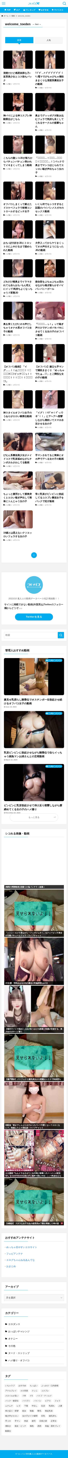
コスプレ (45, 1391)
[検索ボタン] (64, 3)
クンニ (34, 1391)
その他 (11, 1346)
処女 (24, 1411)
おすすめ (22, 1386)
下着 (26, 1406)
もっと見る (34, 817)
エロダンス (14, 1324)
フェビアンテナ (14, 1253)
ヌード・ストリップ (19, 1353)
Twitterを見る (34, 617)
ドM (24, 1396)
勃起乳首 (49, 1411)
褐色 (32, 1426)
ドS (31, 1396)
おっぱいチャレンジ (19, 1331)
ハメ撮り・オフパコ (19, 1360)
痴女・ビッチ (20, 1426)
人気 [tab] (49, 40)
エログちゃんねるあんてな (20, 1260)
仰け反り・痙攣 (12, 1411)
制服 (32, 1411)
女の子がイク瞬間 (29, 1416)
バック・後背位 (12, 1401)
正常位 (53, 1421)
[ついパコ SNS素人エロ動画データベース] (34, 3)
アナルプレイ (11, 1391)
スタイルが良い (12, 1396)
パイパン (37, 1401)
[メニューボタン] (3, 3)
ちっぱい (33, 1386)
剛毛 (39, 1411)
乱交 (43, 1406)
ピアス (48, 1401)
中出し (34, 1406)
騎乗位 (8, 1431)
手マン (17, 1421)
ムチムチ (9, 1406)
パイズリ (26, 1401)
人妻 (60, 1406)
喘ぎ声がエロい (12, 1416)
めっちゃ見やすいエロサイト (21, 1247)
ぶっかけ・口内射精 (49, 1386)
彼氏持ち (52, 1416)
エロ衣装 (24, 1391)
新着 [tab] (19, 40)
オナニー (13, 1338)
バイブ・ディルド (44, 1396)
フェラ (57, 1401)
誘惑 (39, 1426)
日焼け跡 (43, 1421)
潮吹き (8, 1426)
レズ (18, 1406)
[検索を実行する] (61, 635)
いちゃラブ (10, 1386)
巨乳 (43, 1416)
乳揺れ (52, 1406)
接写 (34, 1421)
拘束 (26, 1421)
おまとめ (11, 1266)
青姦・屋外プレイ (52, 1426)
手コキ (8, 1421)
